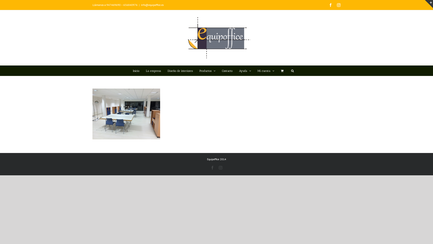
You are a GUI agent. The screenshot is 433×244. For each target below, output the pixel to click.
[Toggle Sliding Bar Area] (429, 4)
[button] (292, 71)
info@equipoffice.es (152, 5)
